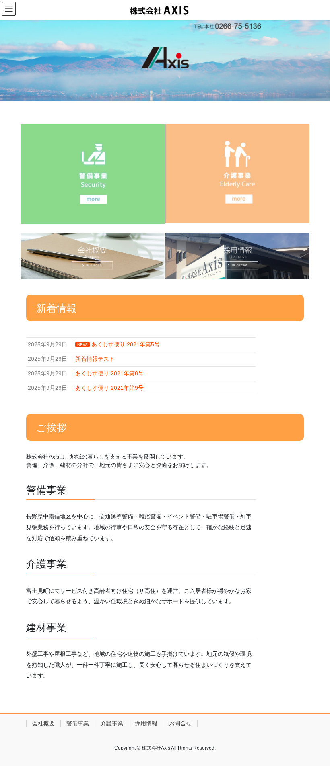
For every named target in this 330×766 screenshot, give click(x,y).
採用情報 (146, 723)
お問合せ (180, 723)
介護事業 (112, 723)
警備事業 (77, 723)
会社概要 (43, 723)
